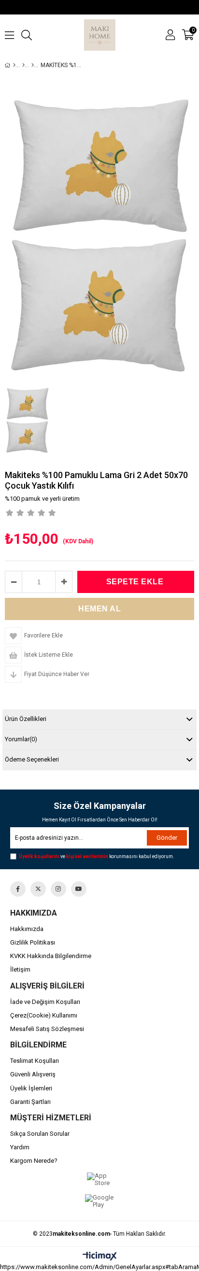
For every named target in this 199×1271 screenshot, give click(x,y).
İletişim (20, 969)
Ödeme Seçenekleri (32, 759)
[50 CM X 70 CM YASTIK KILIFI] (32, 65)
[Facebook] (18, 889)
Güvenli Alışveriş (33, 1074)
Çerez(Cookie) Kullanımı (43, 1015)
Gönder (166, 837)
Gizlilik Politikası (32, 942)
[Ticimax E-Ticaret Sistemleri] (100, 1256)
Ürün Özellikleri (25, 718)
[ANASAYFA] (14, 65)
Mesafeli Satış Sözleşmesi (47, 1028)
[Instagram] (58, 889)
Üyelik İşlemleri (31, 1088)
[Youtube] (78, 889)
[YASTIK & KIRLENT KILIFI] (23, 65)
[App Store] (100, 1179)
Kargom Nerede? (33, 1160)
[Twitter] (38, 889)
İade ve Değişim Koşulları (45, 1001)
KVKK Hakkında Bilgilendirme (50, 956)
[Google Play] (99, 1201)
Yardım (19, 1147)
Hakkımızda (26, 928)
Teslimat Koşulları (34, 1060)
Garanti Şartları (30, 1101)
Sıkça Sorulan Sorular (40, 1133)
